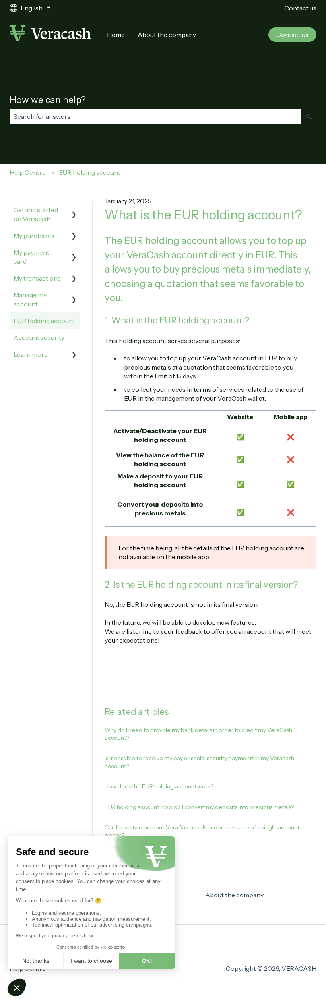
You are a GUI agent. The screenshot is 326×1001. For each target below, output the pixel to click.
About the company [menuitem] (234, 895)
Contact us (300, 8)
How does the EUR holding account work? (159, 786)
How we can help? (48, 99)
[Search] (308, 116)
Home (116, 35)
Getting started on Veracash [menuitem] (36, 214)
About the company (167, 35)
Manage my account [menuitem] (30, 299)
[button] (74, 210)
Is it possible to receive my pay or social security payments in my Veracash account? (199, 762)
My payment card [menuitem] (31, 256)
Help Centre (28, 172)
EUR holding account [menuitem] (44, 321)
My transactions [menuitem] (37, 278)
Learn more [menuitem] (31, 354)
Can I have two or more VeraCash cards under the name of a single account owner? (202, 831)
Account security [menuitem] (39, 337)
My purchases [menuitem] (34, 236)
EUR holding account (89, 172)
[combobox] (155, 116)
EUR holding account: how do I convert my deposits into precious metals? (199, 807)
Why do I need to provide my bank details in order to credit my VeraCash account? (198, 734)
